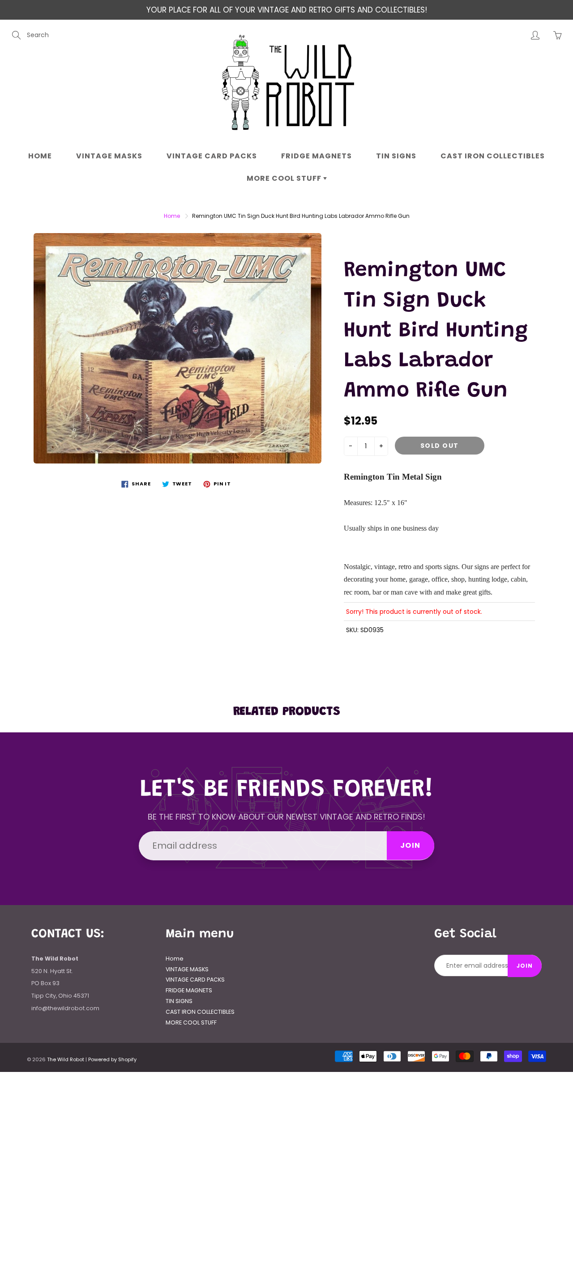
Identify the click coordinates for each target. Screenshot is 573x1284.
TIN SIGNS (396, 156)
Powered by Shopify (112, 1059)
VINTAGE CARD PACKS (212, 156)
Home (40, 156)
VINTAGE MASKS (109, 156)
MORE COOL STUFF (285, 178)
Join (410, 845)
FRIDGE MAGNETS (316, 156)
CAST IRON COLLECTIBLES (492, 156)
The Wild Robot (65, 1059)
